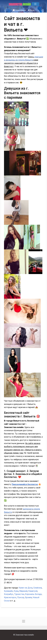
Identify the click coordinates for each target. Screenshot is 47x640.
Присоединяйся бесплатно (25, 484)
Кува (16, 591)
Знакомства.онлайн (24, 635)
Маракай (23, 591)
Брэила (28, 597)
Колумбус (8, 594)
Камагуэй (32, 591)
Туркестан (19, 594)
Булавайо (8, 591)
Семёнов (37, 588)
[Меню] (35, 4)
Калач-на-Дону (25, 588)
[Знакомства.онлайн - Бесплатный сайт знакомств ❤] (20, 4)
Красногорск (10, 597)
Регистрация (20, 10)
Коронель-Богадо (33, 594)
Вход (32, 10)
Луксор (20, 597)
